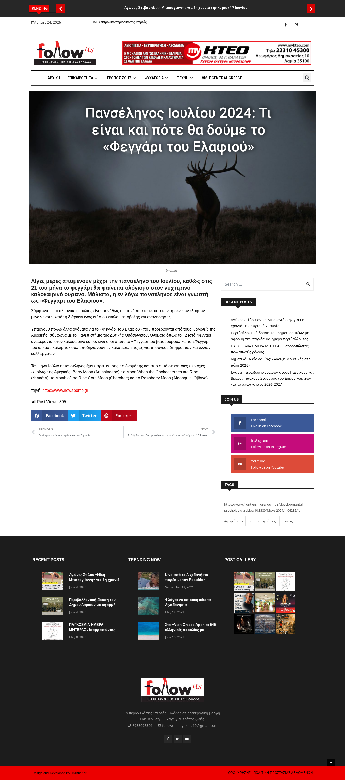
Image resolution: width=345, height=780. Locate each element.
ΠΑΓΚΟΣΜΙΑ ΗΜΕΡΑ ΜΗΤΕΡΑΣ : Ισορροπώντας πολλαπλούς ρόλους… (270, 349)
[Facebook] (285, 24)
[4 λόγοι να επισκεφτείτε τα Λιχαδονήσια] (149, 606)
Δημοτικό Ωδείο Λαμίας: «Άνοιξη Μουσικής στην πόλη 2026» (272, 362)
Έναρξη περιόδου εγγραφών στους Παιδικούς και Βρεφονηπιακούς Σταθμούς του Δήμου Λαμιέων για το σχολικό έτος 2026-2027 (272, 378)
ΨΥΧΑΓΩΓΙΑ (154, 78)
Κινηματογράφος (263, 521)
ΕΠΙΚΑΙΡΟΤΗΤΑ (80, 78)
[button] (60, 8)
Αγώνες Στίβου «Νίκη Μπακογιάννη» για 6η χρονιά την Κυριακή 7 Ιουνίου (186, 8)
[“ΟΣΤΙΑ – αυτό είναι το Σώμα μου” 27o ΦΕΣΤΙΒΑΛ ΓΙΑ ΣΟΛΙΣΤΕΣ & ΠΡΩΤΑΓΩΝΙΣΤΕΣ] (244, 632)
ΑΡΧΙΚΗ (53, 78)
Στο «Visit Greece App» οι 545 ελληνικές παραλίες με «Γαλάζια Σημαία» (190, 629)
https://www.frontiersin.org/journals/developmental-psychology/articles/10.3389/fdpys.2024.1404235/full (264, 507)
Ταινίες (287, 521)
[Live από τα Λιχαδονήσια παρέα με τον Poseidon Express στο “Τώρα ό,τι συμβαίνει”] (149, 581)
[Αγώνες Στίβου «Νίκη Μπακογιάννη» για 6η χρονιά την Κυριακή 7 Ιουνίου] (53, 581)
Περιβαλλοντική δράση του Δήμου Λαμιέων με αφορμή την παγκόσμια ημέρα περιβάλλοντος (270, 335)
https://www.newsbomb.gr (65, 390)
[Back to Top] (331, 762)
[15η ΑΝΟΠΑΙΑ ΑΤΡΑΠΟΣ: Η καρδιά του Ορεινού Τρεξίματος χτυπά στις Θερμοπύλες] (285, 632)
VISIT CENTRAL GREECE (222, 78)
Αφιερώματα (233, 521)
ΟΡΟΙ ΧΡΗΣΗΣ (239, 773)
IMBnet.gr (79, 773)
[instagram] (296, 24)
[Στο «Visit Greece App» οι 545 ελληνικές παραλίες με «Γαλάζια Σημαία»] (149, 631)
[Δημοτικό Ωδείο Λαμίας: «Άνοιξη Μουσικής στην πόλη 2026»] (244, 611)
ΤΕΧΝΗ (183, 78)
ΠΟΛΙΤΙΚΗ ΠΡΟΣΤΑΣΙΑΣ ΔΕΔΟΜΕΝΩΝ (283, 773)
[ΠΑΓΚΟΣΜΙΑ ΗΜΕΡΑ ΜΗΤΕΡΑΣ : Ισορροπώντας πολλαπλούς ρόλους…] (53, 631)
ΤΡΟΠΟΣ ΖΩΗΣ (118, 78)
